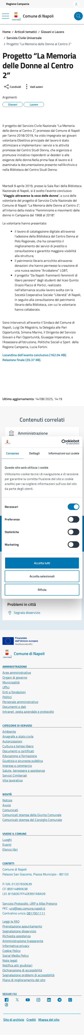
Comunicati (10, 810)
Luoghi (7, 839)
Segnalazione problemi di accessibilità (28, 975)
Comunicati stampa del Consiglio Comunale (32, 819)
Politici (7, 696)
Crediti (31, 1019)
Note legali (9, 960)
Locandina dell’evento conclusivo (34, 355)
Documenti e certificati (18, 751)
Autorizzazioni (12, 741)
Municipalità (11, 682)
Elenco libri (10, 849)
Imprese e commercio (17, 765)
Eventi (6, 844)
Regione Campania (17, 4)
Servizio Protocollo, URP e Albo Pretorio (29, 903)
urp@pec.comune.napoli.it (27, 908)
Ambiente (9, 731)
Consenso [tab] (12, 453)
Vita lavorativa (12, 780)
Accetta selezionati (42, 576)
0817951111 (36, 913)
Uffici (6, 687)
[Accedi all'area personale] (76, 4)
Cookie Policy (11, 950)
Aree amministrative (16, 672)
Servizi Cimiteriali (14, 775)
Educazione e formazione (19, 755)
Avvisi (6, 805)
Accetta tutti (42, 562)
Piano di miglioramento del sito (23, 979)
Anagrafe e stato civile (17, 736)
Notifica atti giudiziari (17, 965)
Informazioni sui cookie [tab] (64, 453)
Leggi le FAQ (11, 921)
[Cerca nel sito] (78, 16)
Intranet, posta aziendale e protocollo (28, 711)
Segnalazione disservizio (19, 931)
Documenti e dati (14, 706)
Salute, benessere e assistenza (23, 770)
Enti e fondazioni (14, 692)
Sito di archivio (13, 1019)
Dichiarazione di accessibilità (22, 970)
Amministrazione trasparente (22, 940)
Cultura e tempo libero (17, 746)
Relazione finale (21, 359)
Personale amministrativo (20, 701)
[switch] (73, 519)
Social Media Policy (15, 955)
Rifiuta (42, 589)
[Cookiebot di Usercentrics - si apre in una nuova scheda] (61, 442)
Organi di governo (14, 677)
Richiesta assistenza (16, 936)
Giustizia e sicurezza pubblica (22, 760)
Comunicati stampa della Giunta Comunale (31, 814)
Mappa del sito (48, 1019)
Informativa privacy (15, 945)
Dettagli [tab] (34, 453)
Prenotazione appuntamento (22, 926)
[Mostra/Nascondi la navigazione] (5, 16)
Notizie (7, 800)
